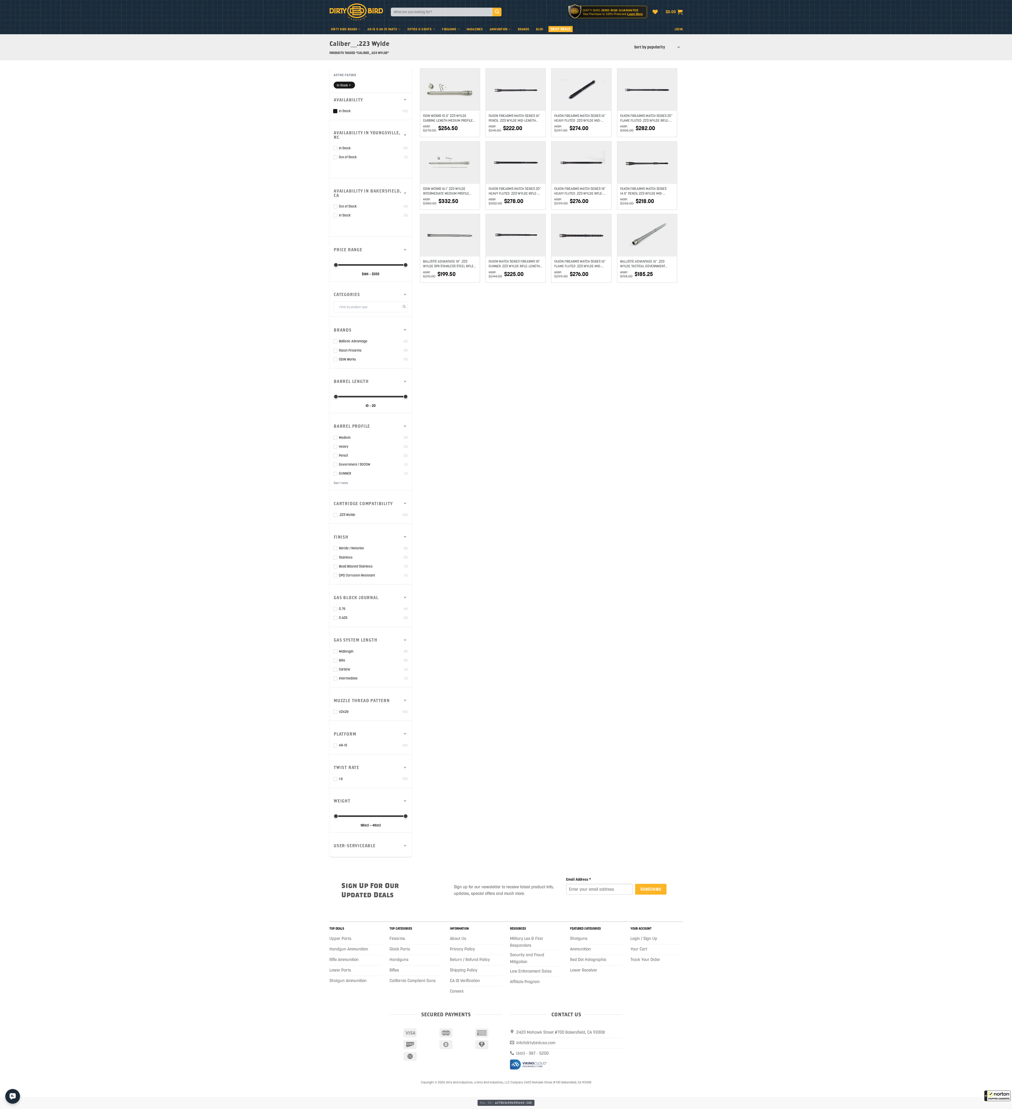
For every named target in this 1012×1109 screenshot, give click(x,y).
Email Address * (578, 879)
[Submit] (497, 12)
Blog (539, 29)
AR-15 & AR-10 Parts (382, 29)
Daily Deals (561, 29)
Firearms (449, 29)
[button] (997, 1096)
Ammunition (498, 29)
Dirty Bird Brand (344, 29)
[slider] (335, 265)
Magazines (475, 29)
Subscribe (650, 889)
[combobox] (442, 12)
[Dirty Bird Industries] (356, 12)
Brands (523, 29)
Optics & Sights (419, 29)
